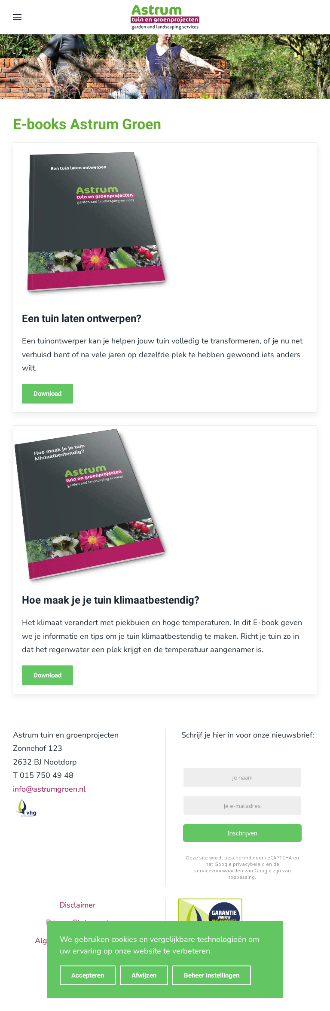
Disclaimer (77, 905)
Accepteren (87, 975)
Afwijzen (143, 975)
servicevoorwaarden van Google (233, 871)
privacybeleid (249, 864)
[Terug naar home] (165, 17)
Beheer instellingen (211, 975)
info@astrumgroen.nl (49, 789)
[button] (17, 17)
